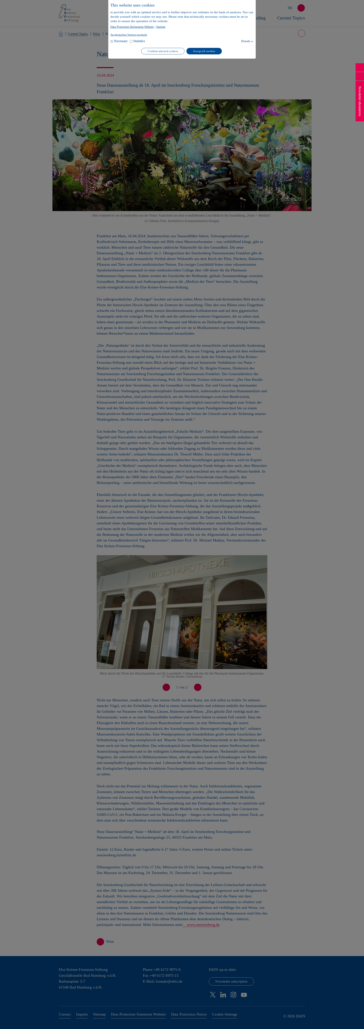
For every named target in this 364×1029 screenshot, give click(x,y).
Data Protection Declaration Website (132, 27)
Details (245, 41)
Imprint (160, 27)
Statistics (139, 41)
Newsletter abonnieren (360, 101)
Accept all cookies (204, 51)
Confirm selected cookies (163, 51)
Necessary (121, 41)
